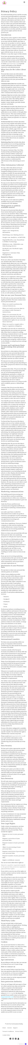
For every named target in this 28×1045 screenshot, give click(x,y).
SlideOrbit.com (18, 244)
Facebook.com (7, 248)
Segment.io (6, 253)
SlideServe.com (7, 244)
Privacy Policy (19, 1031)
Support (15, 1027)
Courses (9, 1027)
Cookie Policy (21, 180)
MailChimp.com (8, 235)
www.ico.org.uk (10, 993)
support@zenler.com (12, 63)
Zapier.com (6, 230)
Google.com (6, 237)
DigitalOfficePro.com (9, 240)
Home (4, 1027)
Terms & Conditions (8, 1031)
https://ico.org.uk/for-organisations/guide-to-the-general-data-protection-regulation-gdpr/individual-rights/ (13, 866)
